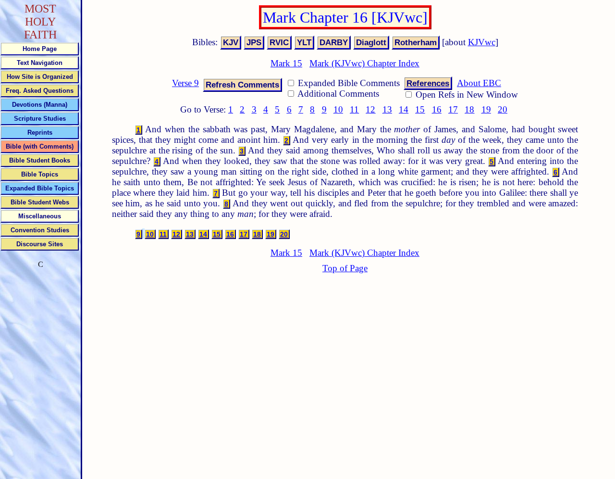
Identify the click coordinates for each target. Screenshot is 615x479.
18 (469, 109)
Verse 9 (185, 83)
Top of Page (345, 268)
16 (437, 109)
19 (486, 109)
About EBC (479, 83)
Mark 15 (286, 63)
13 (387, 109)
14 (403, 109)
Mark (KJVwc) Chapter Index (364, 63)
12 (370, 109)
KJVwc (481, 42)
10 (338, 109)
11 (354, 109)
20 (502, 109)
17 (453, 109)
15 (420, 109)
